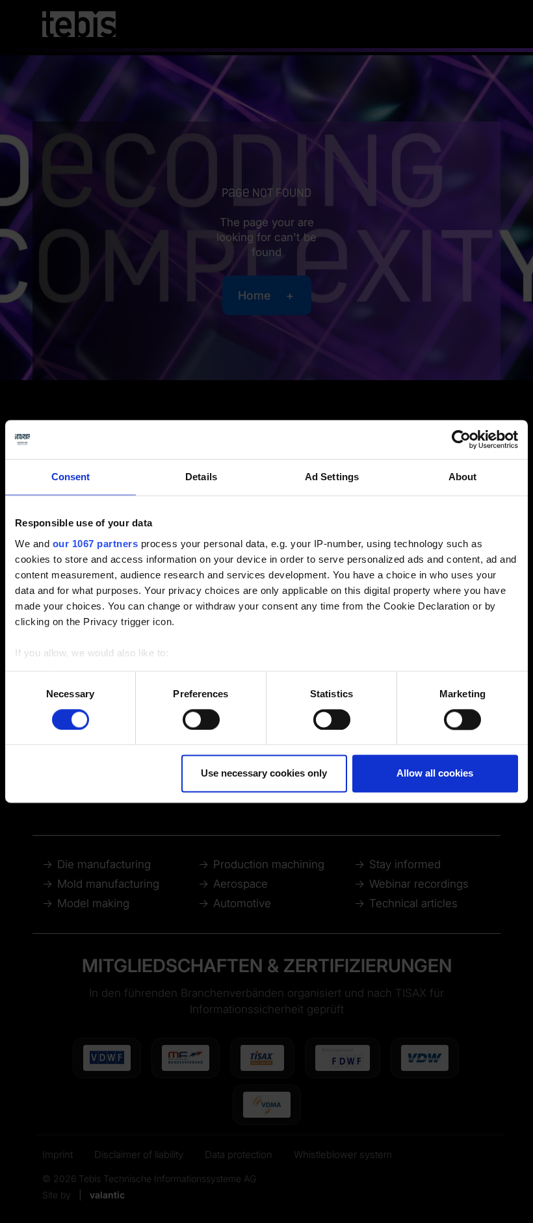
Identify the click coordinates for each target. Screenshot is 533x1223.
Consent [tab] (70, 476)
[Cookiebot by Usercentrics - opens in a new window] (461, 439)
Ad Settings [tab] (332, 476)
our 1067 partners (95, 543)
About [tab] (462, 476)
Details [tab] (201, 476)
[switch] (201, 719)
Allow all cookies (434, 773)
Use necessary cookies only (264, 773)
